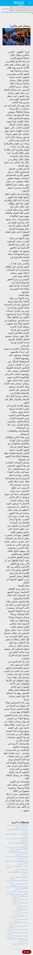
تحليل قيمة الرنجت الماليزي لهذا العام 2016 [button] (18, 872)
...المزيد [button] (17, 827)
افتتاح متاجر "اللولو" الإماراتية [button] (21, 922)
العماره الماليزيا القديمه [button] (22, 916)
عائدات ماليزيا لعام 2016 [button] (22, 884)
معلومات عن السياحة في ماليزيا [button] (20, 891)
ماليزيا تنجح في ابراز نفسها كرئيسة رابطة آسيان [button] (17, 829)
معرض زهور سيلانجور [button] (23, 899)
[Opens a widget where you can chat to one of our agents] (26, 952)
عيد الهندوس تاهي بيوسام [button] (22, 877)
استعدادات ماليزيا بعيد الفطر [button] (21, 926)
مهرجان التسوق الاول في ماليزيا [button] (20, 932)
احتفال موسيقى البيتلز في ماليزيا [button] (20, 929)
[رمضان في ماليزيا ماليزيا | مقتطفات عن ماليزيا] (19, 3)
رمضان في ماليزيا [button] (24, 919)
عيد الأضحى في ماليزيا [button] (23, 943)
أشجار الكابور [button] (25, 909)
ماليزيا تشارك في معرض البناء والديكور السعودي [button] (17, 834)
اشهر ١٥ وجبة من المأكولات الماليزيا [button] (20, 866)
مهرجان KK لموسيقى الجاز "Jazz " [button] (20, 936)
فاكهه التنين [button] (25, 906)
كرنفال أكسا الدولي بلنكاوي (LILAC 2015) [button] (18, 843)
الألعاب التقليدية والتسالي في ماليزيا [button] (20, 880)
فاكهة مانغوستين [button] (24, 869)
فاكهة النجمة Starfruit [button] (23, 902)
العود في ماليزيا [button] (24, 912)
